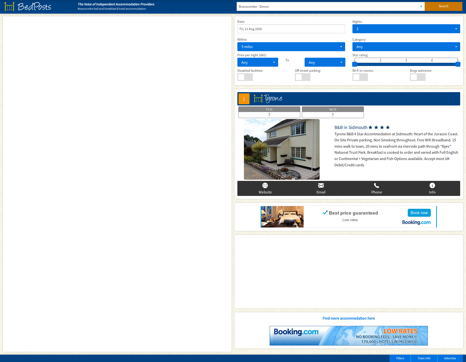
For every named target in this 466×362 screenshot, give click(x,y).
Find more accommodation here (349, 318)
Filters (400, 358)
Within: (242, 39)
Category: (359, 39)
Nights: (357, 21)
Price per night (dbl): (251, 55)
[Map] (117, 184)
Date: (241, 21)
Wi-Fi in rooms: (363, 70)
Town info (424, 358)
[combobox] (406, 28)
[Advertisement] (348, 272)
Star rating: (360, 55)
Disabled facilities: (250, 70)
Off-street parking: (308, 70)
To (287, 60)
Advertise (450, 358)
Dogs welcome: (421, 70)
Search (444, 6)
